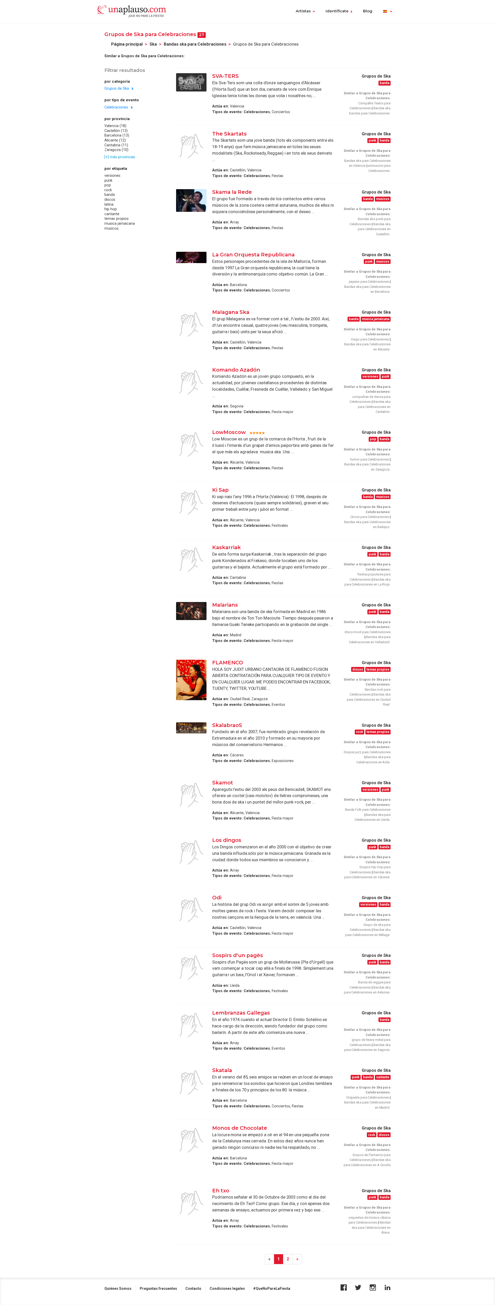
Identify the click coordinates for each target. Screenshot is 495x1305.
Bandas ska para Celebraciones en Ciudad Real (369, 699)
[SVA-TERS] (191, 82)
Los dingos (226, 840)
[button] (388, 11)
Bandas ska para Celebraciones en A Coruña (367, 1162)
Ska (153, 44)
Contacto (193, 1288)
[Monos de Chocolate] (191, 1140)
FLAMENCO (227, 662)
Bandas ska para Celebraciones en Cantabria (374, 407)
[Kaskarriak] (191, 560)
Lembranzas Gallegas (241, 1013)
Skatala (222, 1070)
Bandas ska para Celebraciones (195, 44)
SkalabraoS (227, 725)
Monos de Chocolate (239, 1128)
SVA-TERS (225, 76)
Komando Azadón (236, 370)
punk (108, 180)
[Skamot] (191, 795)
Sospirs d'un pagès (237, 955)
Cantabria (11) (116, 145)
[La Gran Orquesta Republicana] (191, 257)
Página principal (127, 44)
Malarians (225, 605)
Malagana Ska (230, 312)
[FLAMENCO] (191, 680)
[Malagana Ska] (191, 324)
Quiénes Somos (117, 1288)
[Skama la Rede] (191, 200)
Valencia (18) (115, 126)
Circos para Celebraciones (369, 517)
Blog (367, 11)
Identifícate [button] (337, 11)
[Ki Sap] (191, 502)
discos (109, 199)
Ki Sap (220, 490)
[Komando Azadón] (191, 382)
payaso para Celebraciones (369, 281)
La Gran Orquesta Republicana (253, 255)
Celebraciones (116, 107)
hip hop (110, 209)
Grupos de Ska (116, 88)
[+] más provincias (119, 157)
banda (109, 195)
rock (108, 190)
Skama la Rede (232, 192)
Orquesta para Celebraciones (367, 1097)
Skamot (222, 783)
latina (108, 204)
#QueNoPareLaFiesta (271, 1288)
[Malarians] (191, 611)
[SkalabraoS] (191, 727)
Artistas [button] (303, 11)
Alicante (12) (115, 140)
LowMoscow (229, 432)
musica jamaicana (119, 223)
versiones (112, 175)
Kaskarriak (226, 547)
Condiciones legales (227, 1288)
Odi (216, 897)
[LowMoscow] (191, 444)
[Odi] (191, 910)
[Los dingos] (191, 852)
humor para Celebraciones (369, 459)
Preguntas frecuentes (158, 1288)
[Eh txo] (191, 1203)
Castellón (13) (116, 131)
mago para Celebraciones (370, 339)
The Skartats (229, 134)
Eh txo (220, 1190)
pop (107, 185)
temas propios (116, 219)
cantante (111, 214)
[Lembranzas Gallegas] (191, 1025)
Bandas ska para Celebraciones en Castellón (374, 229)
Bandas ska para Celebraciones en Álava (371, 1227)
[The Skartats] (191, 146)
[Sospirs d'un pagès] (191, 967)
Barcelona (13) (116, 135)
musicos (111, 228)
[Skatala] (191, 1082)
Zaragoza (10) (116, 150)
